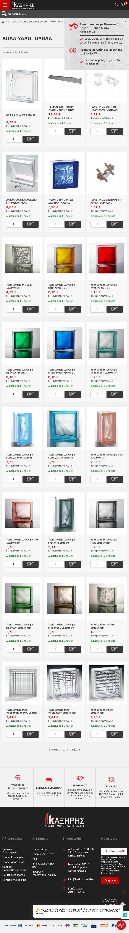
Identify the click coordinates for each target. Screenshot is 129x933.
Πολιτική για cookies (14, 880)
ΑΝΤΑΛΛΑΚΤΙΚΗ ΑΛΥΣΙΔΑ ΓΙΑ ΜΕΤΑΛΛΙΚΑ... (21, 201)
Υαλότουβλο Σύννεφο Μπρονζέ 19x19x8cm (61, 626)
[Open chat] (121, 925)
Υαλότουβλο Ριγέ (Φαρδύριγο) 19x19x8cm (21, 711)
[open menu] (5, 5)
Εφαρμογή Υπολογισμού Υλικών (44, 873)
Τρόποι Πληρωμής (12, 857)
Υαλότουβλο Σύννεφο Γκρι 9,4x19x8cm (61, 541)
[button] (4, 13)
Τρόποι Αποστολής (13, 862)
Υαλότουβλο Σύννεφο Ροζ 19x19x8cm (22, 541)
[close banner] (125, 21)
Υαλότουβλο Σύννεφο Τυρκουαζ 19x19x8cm (103, 371)
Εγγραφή (110, 880)
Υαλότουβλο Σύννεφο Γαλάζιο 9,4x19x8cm (19, 456)
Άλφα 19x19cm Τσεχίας (20, 115)
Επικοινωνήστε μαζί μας (43, 865)
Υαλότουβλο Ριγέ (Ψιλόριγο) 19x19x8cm (62, 711)
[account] (116, 4)
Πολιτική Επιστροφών (9, 851)
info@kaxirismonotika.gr (82, 879)
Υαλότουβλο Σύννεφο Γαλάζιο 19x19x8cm (61, 456)
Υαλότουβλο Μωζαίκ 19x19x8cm (19, 286)
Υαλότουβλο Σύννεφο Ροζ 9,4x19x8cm (106, 456)
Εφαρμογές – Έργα (43, 854)
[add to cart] (30, 139)
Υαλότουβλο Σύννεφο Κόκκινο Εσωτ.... (103, 286)
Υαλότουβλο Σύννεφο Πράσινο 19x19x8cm (19, 626)
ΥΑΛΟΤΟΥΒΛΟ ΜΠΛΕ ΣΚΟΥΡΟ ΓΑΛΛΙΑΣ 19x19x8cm (60, 202)
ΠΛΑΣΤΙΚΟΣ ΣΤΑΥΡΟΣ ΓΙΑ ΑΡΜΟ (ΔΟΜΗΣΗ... (106, 201)
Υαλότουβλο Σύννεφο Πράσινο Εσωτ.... (19, 371)
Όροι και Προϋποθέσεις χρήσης (15, 869)
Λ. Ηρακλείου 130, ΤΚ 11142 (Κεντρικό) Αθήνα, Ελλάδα (81, 852)
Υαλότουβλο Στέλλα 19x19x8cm (102, 626)
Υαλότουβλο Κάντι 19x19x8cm (101, 711)
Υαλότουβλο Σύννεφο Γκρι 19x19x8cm (103, 541)
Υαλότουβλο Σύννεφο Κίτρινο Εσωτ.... (61, 286)
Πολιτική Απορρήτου (14, 875)
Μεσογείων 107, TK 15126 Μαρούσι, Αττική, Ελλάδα (79, 867)
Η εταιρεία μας (40, 849)
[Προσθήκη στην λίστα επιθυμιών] (39, 66)
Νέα (34, 859)
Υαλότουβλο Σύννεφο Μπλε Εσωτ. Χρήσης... (61, 371)
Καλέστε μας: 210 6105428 (76, 890)
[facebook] (124, 893)
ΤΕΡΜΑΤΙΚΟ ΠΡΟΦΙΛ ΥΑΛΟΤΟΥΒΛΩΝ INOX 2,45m (61, 109)
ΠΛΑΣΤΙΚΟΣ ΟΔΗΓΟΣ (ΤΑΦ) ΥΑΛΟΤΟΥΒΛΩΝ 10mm (104, 109)
